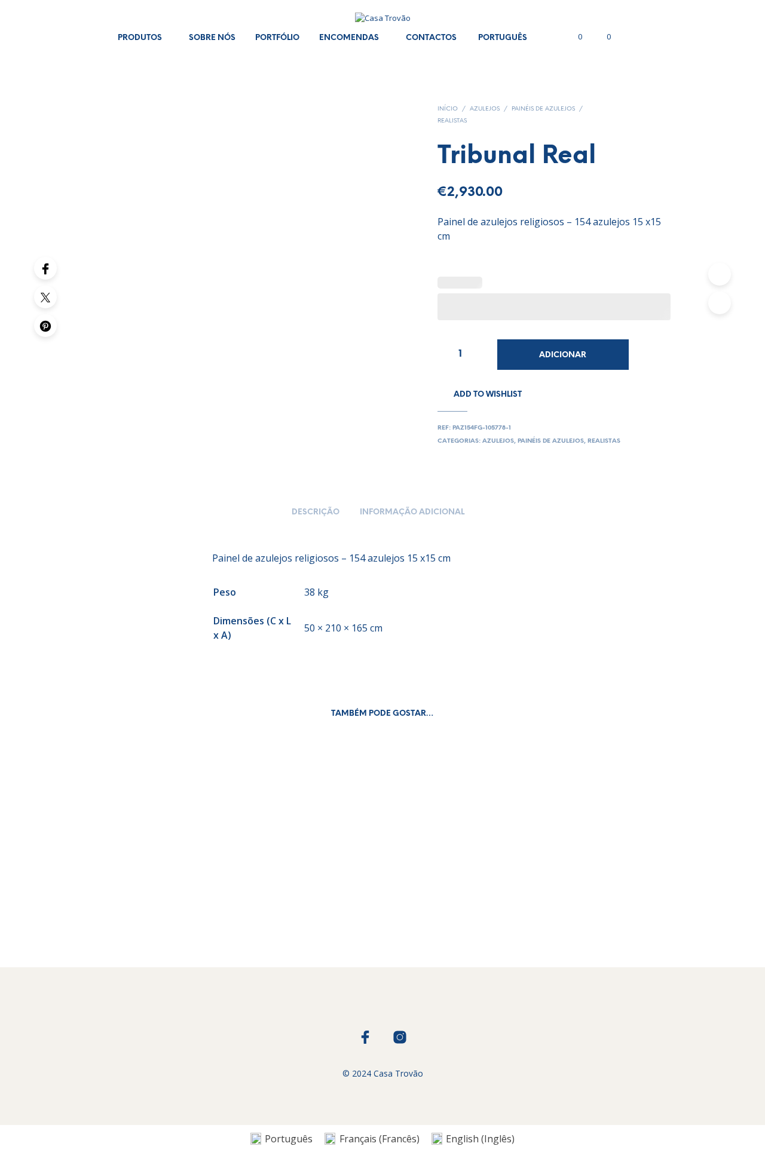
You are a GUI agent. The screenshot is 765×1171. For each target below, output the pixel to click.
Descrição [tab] (315, 512)
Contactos (431, 38)
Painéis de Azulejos (543, 109)
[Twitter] (45, 297)
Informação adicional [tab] (412, 512)
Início (447, 109)
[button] (573, 37)
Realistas (452, 121)
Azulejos (485, 109)
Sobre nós (212, 38)
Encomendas (349, 38)
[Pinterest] (45, 325)
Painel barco (150, 901)
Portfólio (277, 38)
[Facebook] (45, 268)
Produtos (140, 38)
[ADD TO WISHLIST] (183, 867)
